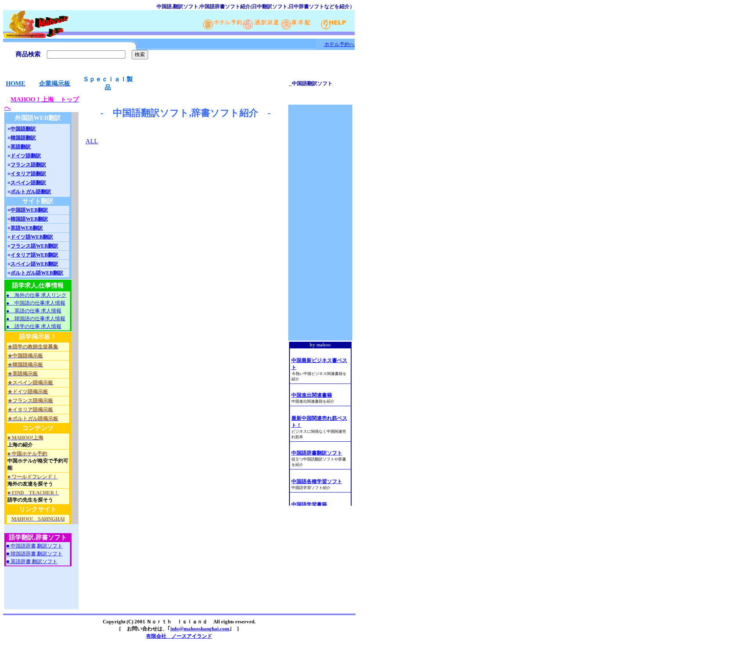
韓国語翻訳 (23, 138)
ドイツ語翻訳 (26, 156)
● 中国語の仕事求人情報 (35, 303)
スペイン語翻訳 (28, 183)
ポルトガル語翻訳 (31, 192)
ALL (92, 141)
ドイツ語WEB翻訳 (32, 237)
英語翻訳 (21, 147)
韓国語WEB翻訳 (29, 219)
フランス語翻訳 (28, 165)
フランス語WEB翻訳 (34, 246)
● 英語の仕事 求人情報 (33, 311)
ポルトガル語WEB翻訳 (37, 273)
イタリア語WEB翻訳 (34, 255)
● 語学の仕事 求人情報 (33, 326)
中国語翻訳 (23, 129)
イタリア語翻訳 (28, 174)
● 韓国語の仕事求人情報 (35, 318)
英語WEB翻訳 (27, 228)
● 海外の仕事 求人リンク (36, 295)
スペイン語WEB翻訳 (34, 264)
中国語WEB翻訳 (29, 210)
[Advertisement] (37, 591)
